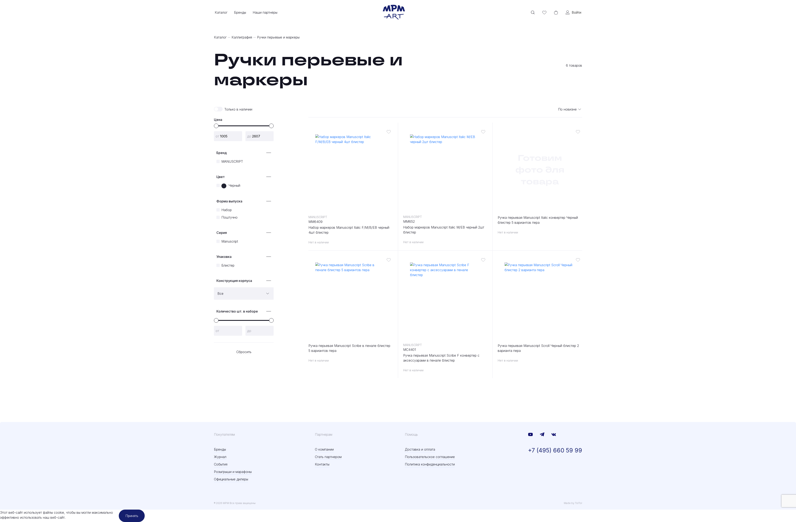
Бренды (240, 12)
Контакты (322, 464)
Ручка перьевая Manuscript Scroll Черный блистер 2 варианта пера (538, 348)
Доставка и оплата (420, 449)
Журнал (220, 457)
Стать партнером (328, 457)
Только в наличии (238, 109)
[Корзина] (556, 12)
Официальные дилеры (231, 479)
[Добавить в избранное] (388, 131)
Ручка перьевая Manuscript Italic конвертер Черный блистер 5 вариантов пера (538, 220)
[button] (216, 126)
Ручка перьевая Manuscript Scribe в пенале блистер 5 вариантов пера (349, 348)
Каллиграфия (242, 37)
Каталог (221, 12)
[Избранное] (544, 12)
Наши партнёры (265, 12)
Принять (131, 516)
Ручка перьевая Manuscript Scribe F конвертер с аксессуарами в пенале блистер (441, 357)
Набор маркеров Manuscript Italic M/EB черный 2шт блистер (443, 229)
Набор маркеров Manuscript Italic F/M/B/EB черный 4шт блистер (348, 230)
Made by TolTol (573, 503)
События (220, 464)
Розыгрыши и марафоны (233, 472)
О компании (324, 449)
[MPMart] (394, 12)
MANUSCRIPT (317, 217)
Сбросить (243, 352)
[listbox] (570, 109)
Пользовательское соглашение (430, 457)
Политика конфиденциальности (430, 464)
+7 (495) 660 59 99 (555, 450)
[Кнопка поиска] (533, 12)
